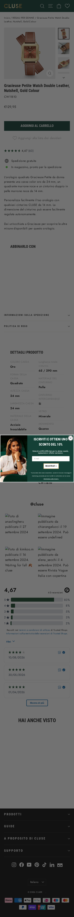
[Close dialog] (70, 438)
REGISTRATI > (51, 466)
